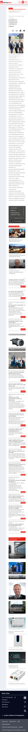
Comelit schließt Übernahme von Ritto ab (16, 272)
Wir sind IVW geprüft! (7, 697)
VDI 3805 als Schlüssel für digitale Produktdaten (17, 481)
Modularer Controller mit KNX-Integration (16, 632)
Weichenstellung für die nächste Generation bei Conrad (17, 256)
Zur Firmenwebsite (17, 221)
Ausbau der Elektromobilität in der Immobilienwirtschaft (16, 524)
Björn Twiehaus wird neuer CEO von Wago (17, 451)
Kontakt (21, 727)
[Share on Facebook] (24, 30)
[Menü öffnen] (26, 2)
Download (4, 699)
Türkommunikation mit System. (16, 279)
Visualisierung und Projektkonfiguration (14, 666)
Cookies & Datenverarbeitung (9, 727)
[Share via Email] (16, 30)
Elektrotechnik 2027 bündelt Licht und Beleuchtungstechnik (17, 465)
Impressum (5, 721)
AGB (18, 721)
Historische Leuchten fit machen (17, 683)
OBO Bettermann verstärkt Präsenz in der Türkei (15, 240)
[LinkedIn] (25, 698)
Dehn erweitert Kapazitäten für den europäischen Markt (16, 496)
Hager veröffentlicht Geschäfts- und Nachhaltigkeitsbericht (16, 441)
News (10, 8)
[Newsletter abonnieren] (25, 702)
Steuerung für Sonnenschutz (16, 649)
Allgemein (14, 11)
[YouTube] (25, 706)
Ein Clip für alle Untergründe (16, 291)
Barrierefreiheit (6, 724)
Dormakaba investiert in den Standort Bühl (16, 322)
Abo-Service (5, 707)
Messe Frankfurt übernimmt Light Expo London (17, 385)
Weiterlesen (23, 286)
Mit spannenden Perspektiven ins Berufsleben (17, 305)
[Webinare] (25, 711)
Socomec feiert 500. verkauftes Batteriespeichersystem (16, 373)
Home (10, 11)
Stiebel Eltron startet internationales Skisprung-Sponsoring (15, 399)
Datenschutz (12, 721)
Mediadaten (5, 704)
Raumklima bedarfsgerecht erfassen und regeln (15, 507)
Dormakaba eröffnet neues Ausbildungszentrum (15, 430)
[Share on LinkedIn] (20, 30)
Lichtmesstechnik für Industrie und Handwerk (16, 415)
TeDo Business (5, 702)
